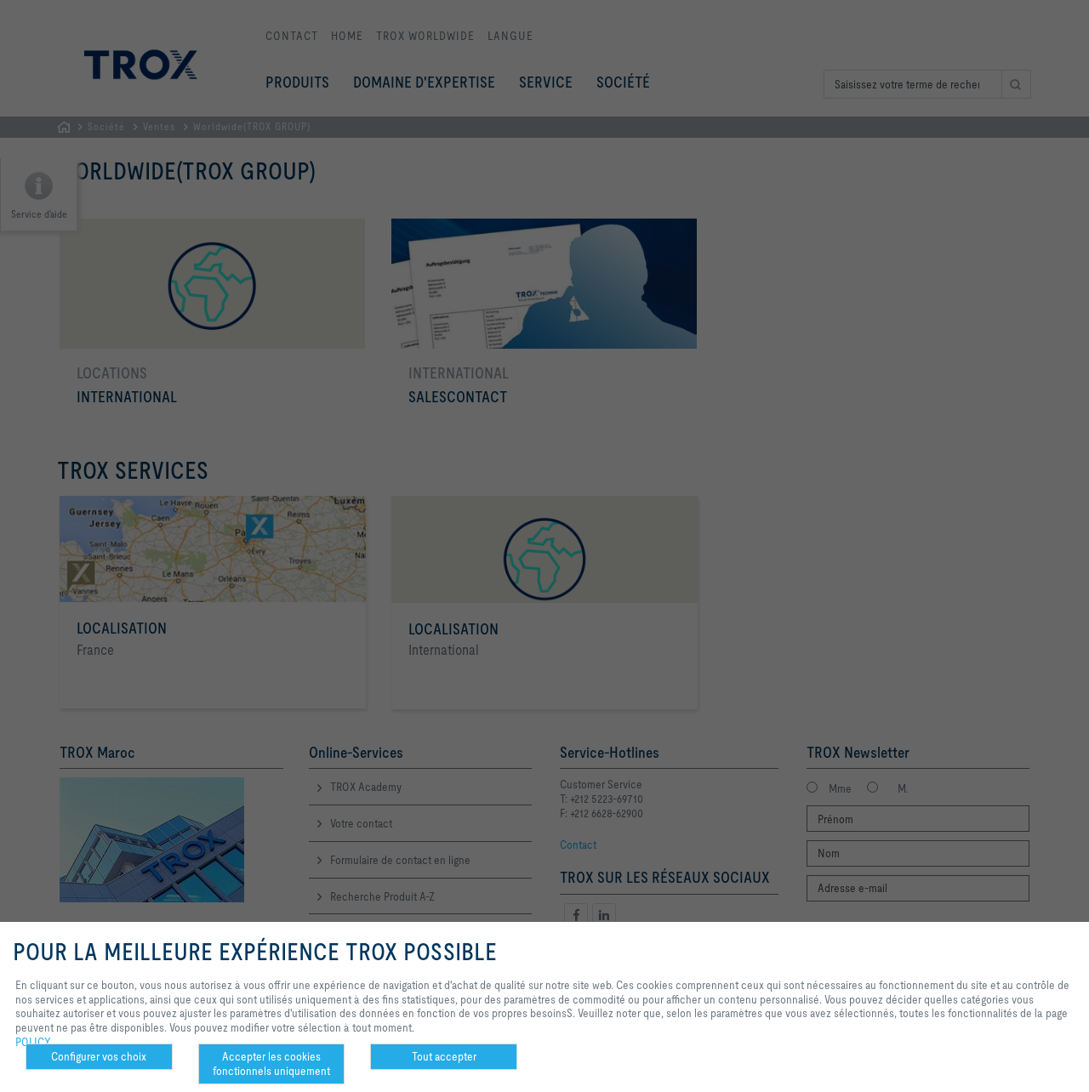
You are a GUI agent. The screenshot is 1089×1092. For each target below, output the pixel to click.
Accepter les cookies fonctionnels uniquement (271, 1063)
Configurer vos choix (98, 1056)
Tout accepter (444, 1056)
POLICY (33, 1042)
